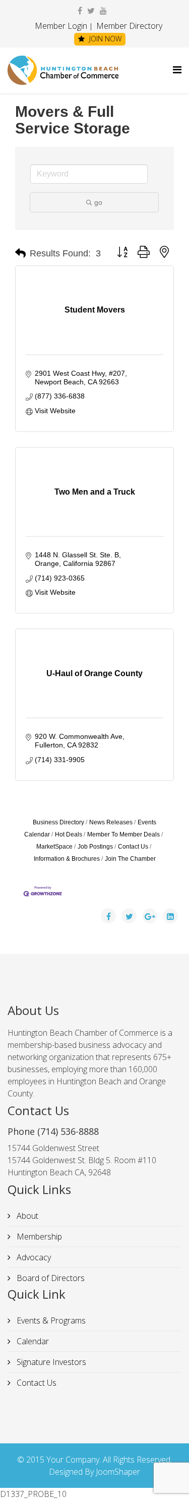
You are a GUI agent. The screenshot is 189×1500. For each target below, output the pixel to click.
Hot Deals (68, 834)
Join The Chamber (130, 858)
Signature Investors (50, 1361)
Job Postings (95, 846)
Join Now (104, 38)
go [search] (98, 202)
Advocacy (33, 1257)
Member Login (61, 25)
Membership (38, 1236)
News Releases (111, 822)
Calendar (32, 1341)
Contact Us (133, 846)
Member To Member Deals (123, 834)
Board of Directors (50, 1278)
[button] (20, 253)
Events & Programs (50, 1320)
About (26, 1215)
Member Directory (128, 25)
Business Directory (58, 822)
